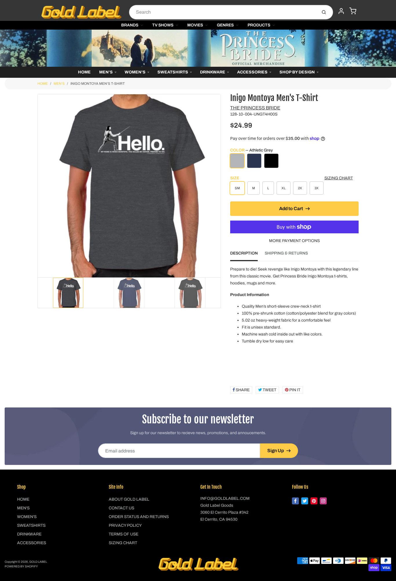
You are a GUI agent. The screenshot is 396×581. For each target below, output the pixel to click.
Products (259, 25)
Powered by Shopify (21, 566)
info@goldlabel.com (225, 498)
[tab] (247, 255)
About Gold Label (129, 499)
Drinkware (212, 72)
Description (244, 253)
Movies (195, 25)
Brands (129, 25)
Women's (135, 72)
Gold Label (38, 561)
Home (84, 72)
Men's (106, 72)
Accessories (252, 72)
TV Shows (162, 25)
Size (234, 178)
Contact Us (121, 508)
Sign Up (275, 450)
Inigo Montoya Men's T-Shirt (97, 84)
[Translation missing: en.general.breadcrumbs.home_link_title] (198, 48)
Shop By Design (297, 72)
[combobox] (222, 12)
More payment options (294, 241)
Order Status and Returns (139, 517)
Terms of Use (123, 534)
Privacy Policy (125, 525)
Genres (225, 25)
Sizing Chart (338, 178)
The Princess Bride (255, 107)
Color (251, 150)
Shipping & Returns (286, 253)
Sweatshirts (172, 72)
